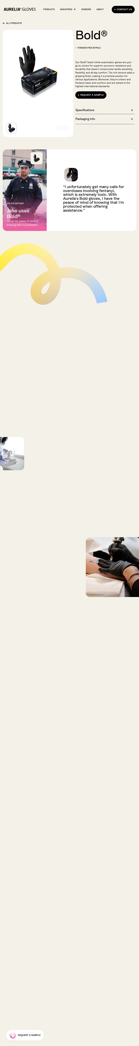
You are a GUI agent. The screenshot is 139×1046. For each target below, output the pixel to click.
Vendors (86, 9)
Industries (66, 9)
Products (49, 9)
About (100, 9)
